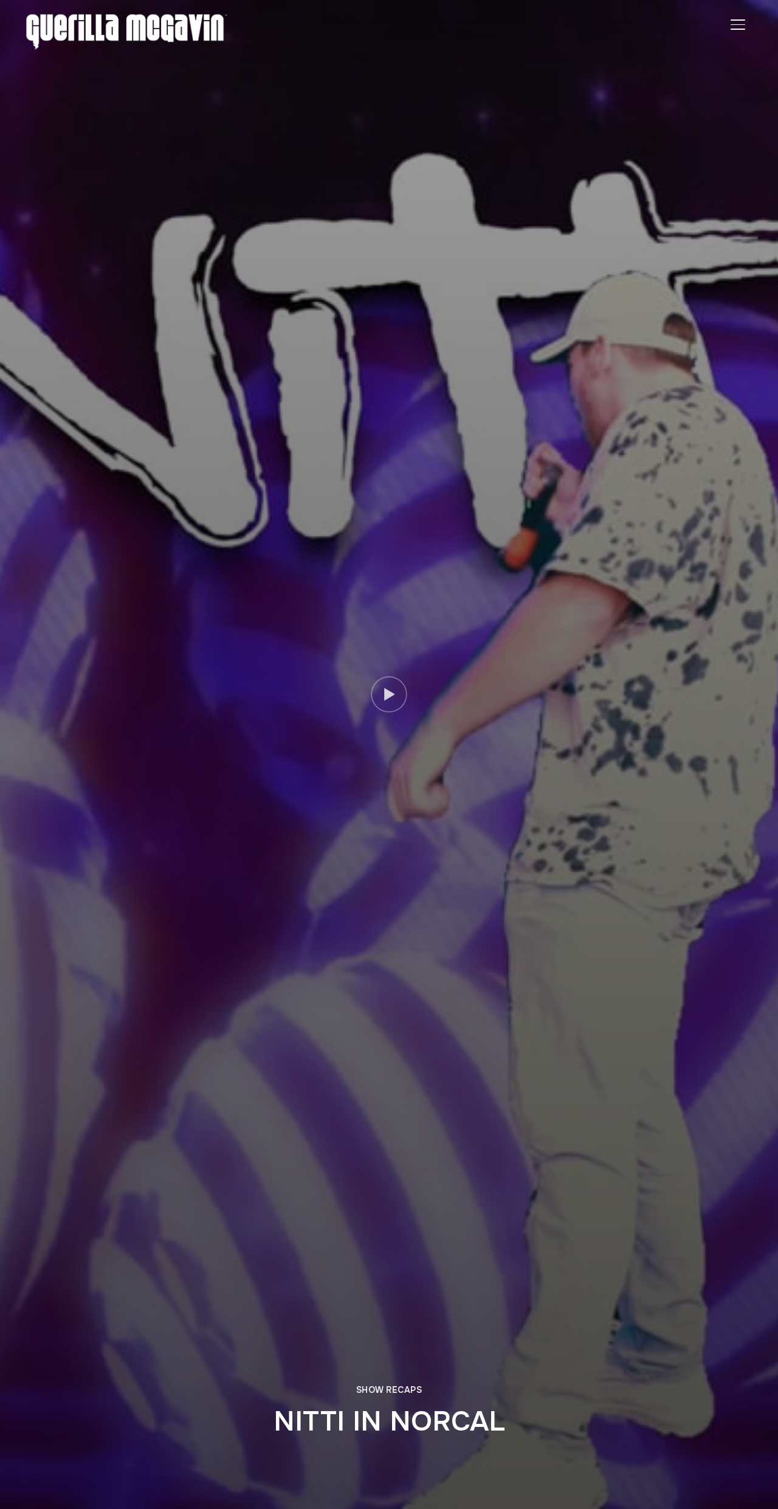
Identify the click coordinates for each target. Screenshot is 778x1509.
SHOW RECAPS (389, 1389)
